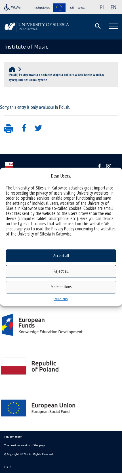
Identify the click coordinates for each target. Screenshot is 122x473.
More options (61, 286)
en (113, 7)
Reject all (61, 271)
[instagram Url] (108, 166)
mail (72, 7)
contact (81, 7)
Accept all (61, 255)
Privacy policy (13, 437)
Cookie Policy (61, 299)
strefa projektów (42, 7)
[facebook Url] (99, 166)
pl (102, 7)
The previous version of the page (24, 445)
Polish (64, 107)
